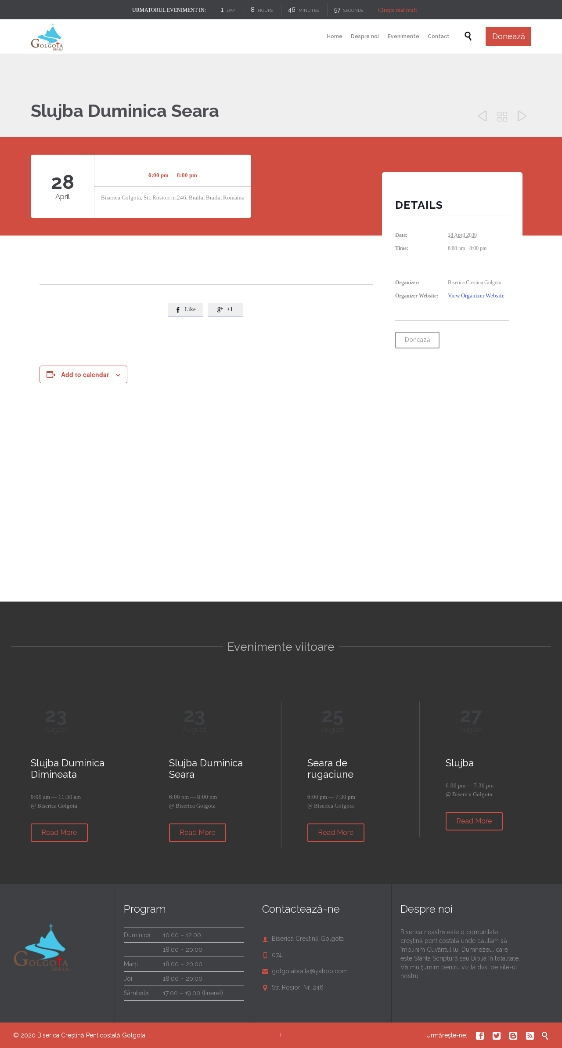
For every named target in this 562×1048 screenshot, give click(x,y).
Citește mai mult (397, 10)
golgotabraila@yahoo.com (305, 971)
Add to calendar (85, 374)
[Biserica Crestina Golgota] (47, 36)
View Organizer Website (476, 295)
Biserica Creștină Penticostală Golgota (91, 1035)
